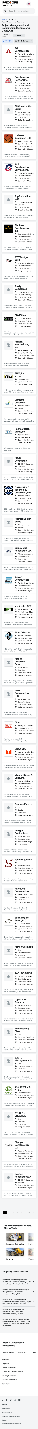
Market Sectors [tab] (23, 1352)
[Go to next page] (33, 1212)
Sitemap (4, 1420)
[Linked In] (2, 1400)
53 (29, 1212)
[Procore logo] (10, 2)
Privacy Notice (6, 1408)
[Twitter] (11, 1400)
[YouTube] (19, 1400)
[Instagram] (15, 1400)
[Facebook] (6, 1400)
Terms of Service (7, 1412)
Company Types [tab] (8, 1352)
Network (7, 5)
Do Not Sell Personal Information (11, 1416)
